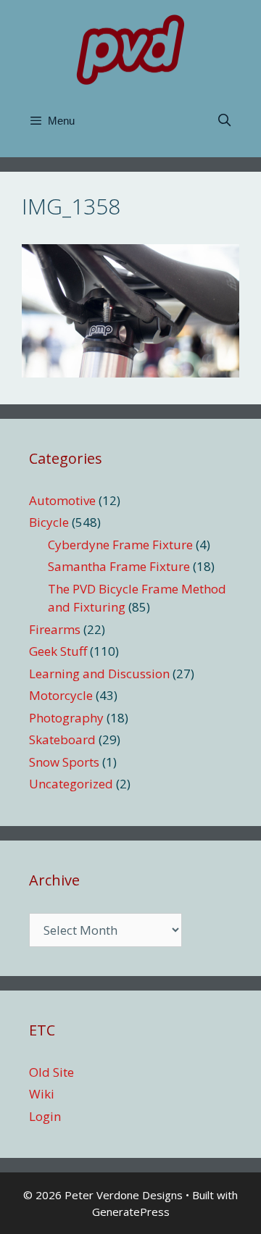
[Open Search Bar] (224, 121)
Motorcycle (61, 695)
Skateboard (62, 739)
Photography (66, 717)
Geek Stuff (58, 651)
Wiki (41, 1093)
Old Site (51, 1072)
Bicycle (49, 522)
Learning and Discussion (99, 673)
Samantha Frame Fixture (119, 566)
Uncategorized (71, 783)
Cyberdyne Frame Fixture (120, 544)
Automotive (62, 500)
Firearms (54, 629)
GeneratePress (131, 1211)
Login (45, 1116)
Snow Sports (64, 762)
